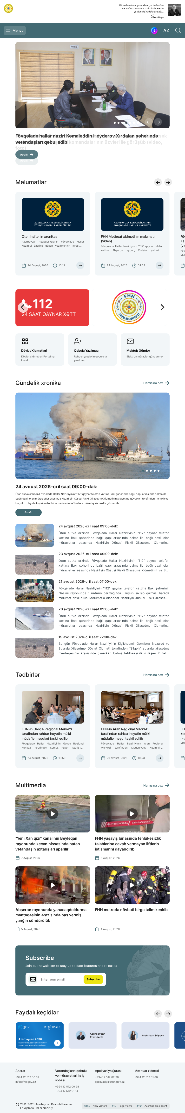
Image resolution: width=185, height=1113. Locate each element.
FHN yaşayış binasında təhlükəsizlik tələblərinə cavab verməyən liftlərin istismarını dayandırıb (128, 843)
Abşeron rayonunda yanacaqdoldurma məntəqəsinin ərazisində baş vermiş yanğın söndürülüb (50, 915)
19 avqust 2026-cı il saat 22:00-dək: (88, 637)
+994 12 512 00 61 (27, 1077)
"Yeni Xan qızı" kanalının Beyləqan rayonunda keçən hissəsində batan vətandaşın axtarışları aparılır (47, 843)
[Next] (158, 122)
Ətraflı (24, 154)
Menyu (18, 30)
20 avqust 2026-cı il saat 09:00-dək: (88, 609)
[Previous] (149, 122)
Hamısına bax (153, 383)
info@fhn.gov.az (25, 1081)
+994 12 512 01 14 (66, 1091)
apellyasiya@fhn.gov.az (110, 1081)
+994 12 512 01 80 (146, 1077)
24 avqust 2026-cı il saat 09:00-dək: (88, 526)
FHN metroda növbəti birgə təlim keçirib (131, 909)
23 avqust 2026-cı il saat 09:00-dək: (88, 554)
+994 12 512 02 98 (107, 1077)
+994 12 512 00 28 (67, 1086)
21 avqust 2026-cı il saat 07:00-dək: (88, 581)
